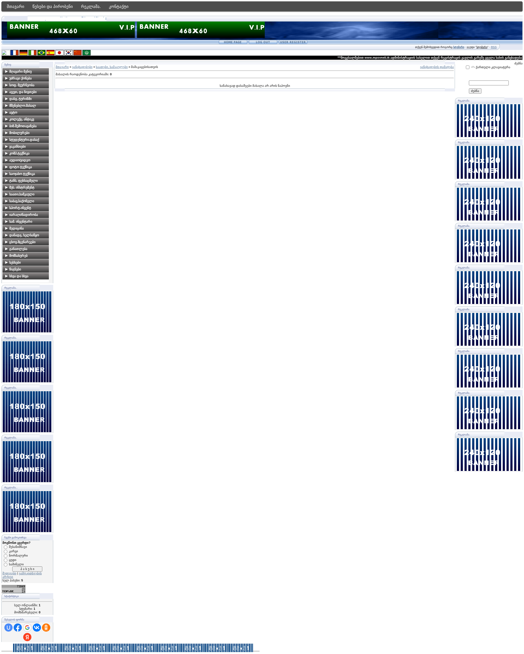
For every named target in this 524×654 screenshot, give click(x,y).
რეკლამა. (91, 6)
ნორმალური (18, 555)
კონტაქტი (119, 6)
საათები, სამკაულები (112, 66)
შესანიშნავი (18, 546)
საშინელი (16, 564)
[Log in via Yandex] (27, 637)
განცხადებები (82, 66)
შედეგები (9, 573)
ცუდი (12, 560)
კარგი (13, 551)
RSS (494, 47)
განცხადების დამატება (437, 66)
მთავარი (15, 6)
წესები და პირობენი (52, 6)
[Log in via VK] (37, 627)
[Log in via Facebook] (18, 627)
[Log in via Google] (27, 627)
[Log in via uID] (8, 627)
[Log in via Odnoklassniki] (46, 627)
